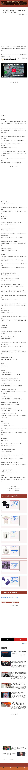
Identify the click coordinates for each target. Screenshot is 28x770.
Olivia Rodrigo (15, 602)
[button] (25, 398)
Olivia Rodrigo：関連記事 (14, 490)
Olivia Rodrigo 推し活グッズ (14, 488)
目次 (12, 486)
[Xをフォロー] (7, 639)
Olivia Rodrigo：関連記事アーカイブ (9, 597)
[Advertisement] (14, 30)
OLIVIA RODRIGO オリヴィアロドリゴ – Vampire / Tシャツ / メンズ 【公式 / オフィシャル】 (14, 534)
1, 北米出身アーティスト (6, 602)
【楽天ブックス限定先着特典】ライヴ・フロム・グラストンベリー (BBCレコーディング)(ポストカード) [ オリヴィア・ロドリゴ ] (14, 565)
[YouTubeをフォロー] (20, 639)
